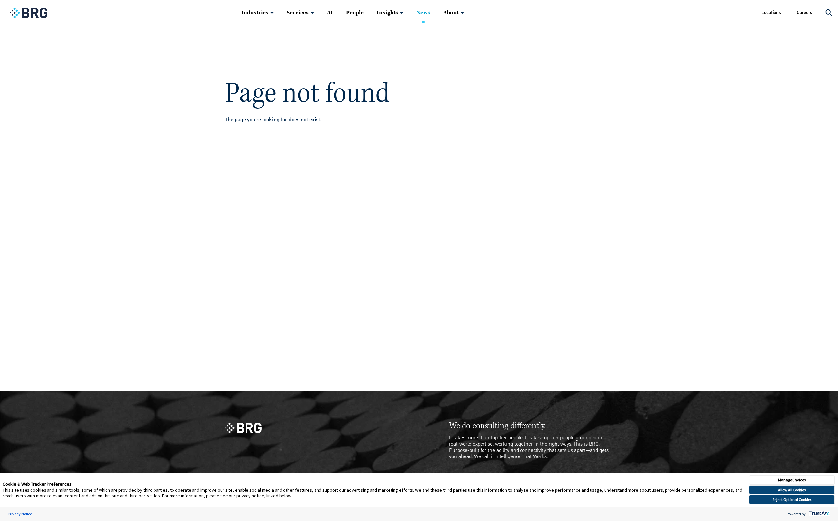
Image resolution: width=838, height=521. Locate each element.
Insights (387, 12)
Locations (771, 12)
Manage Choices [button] (792, 479)
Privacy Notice (20, 514)
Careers (804, 12)
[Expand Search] (829, 13)
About (451, 12)
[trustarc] (819, 514)
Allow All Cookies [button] (792, 489)
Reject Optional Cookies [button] (792, 499)
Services (298, 12)
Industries (254, 12)
